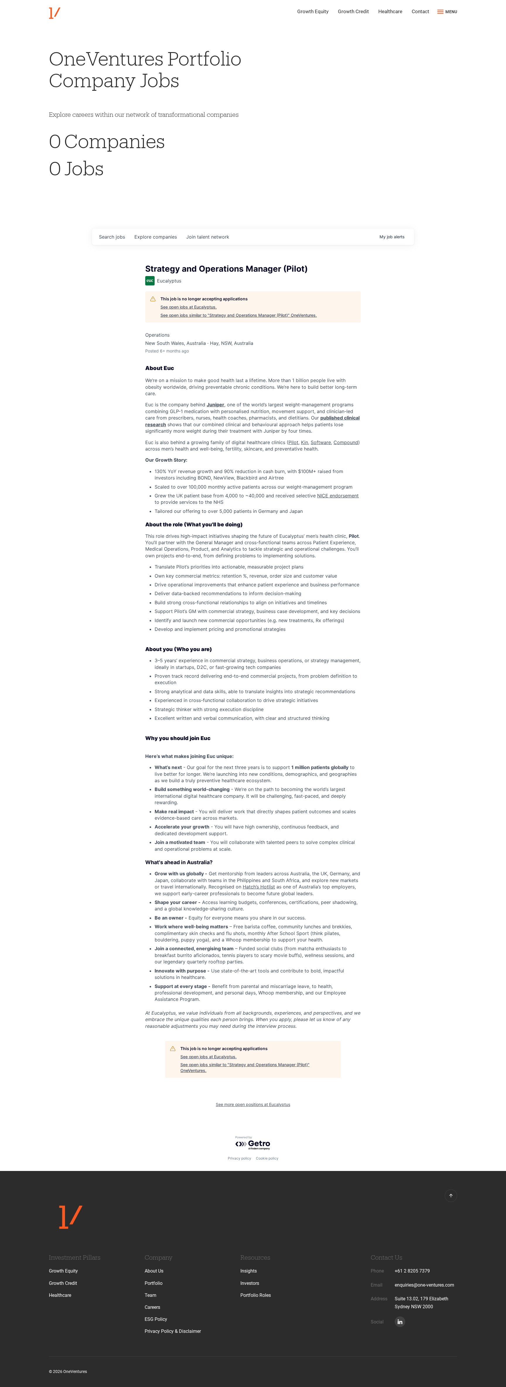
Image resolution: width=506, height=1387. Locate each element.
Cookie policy (267, 1158)
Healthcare (390, 11)
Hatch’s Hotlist (259, 887)
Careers (152, 1307)
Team (150, 1295)
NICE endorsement (338, 496)
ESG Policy (156, 1319)
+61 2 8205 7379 (412, 1271)
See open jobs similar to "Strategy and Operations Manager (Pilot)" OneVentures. (238, 315)
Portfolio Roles (255, 1295)
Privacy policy (239, 1158)
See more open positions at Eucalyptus (253, 1104)
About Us (154, 1271)
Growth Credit (353, 11)
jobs (112, 237)
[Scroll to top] (451, 1195)
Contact (420, 11)
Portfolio (154, 1283)
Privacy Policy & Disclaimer (173, 1331)
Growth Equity (313, 11)
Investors (249, 1283)
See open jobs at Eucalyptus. (188, 306)
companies (155, 237)
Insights (248, 1271)
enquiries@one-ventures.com (424, 1285)
